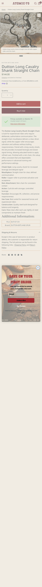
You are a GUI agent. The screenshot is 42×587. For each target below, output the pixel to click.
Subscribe (20, 300)
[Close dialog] (38, 267)
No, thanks (21, 306)
